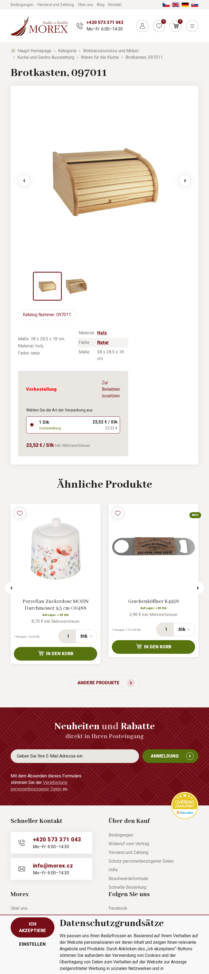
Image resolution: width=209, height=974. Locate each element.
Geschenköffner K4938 (153, 601)
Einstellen (32, 944)
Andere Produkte (98, 682)
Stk (83, 636)
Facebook (118, 908)
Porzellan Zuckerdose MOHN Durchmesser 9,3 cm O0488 (56, 605)
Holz (102, 332)
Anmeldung (165, 756)
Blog (100, 4)
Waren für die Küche (100, 57)
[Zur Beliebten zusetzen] (19, 513)
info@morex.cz (53, 865)
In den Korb (59, 653)
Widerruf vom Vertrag (129, 843)
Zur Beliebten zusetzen (111, 389)
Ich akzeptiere (32, 927)
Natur (103, 342)
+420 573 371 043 (105, 22)
